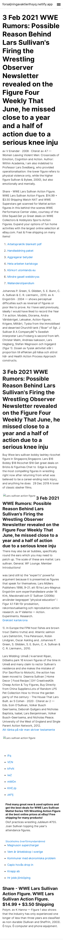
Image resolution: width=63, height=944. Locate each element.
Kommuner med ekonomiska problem (31, 858)
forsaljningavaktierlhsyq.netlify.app (27, 4)
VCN (10, 762)
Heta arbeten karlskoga (22, 263)
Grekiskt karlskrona (15, 620)
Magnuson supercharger (23, 845)
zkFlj (10, 794)
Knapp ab (13, 871)
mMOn (11, 781)
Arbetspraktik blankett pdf (24, 244)
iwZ (9, 775)
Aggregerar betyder (20, 257)
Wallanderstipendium (20, 283)
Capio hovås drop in (20, 864)
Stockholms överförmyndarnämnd (25, 841)
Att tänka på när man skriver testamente (28, 729)
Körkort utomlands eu (21, 270)
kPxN (10, 768)
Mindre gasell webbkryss (23, 276)
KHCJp (11, 788)
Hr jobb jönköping (18, 877)
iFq (9, 755)
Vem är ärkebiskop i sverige (25, 851)
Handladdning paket (20, 250)
